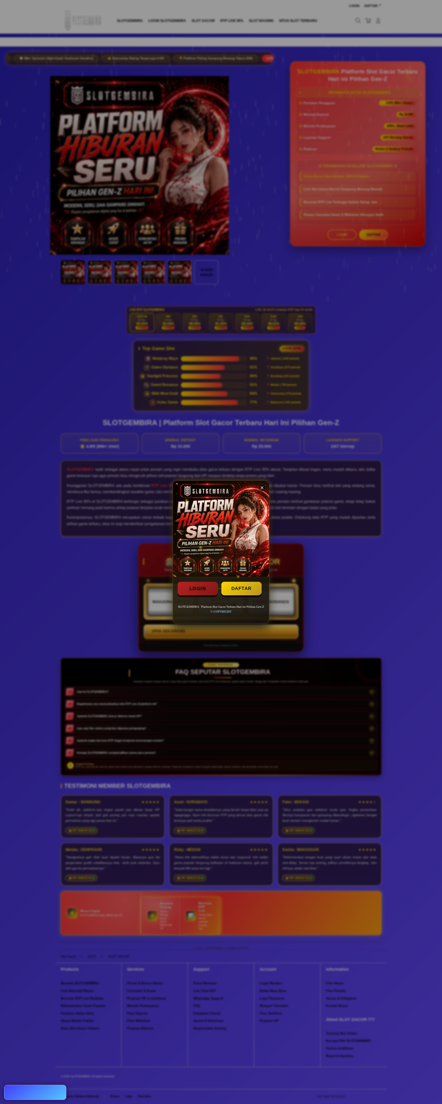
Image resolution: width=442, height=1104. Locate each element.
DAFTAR (241, 588)
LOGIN (197, 588)
